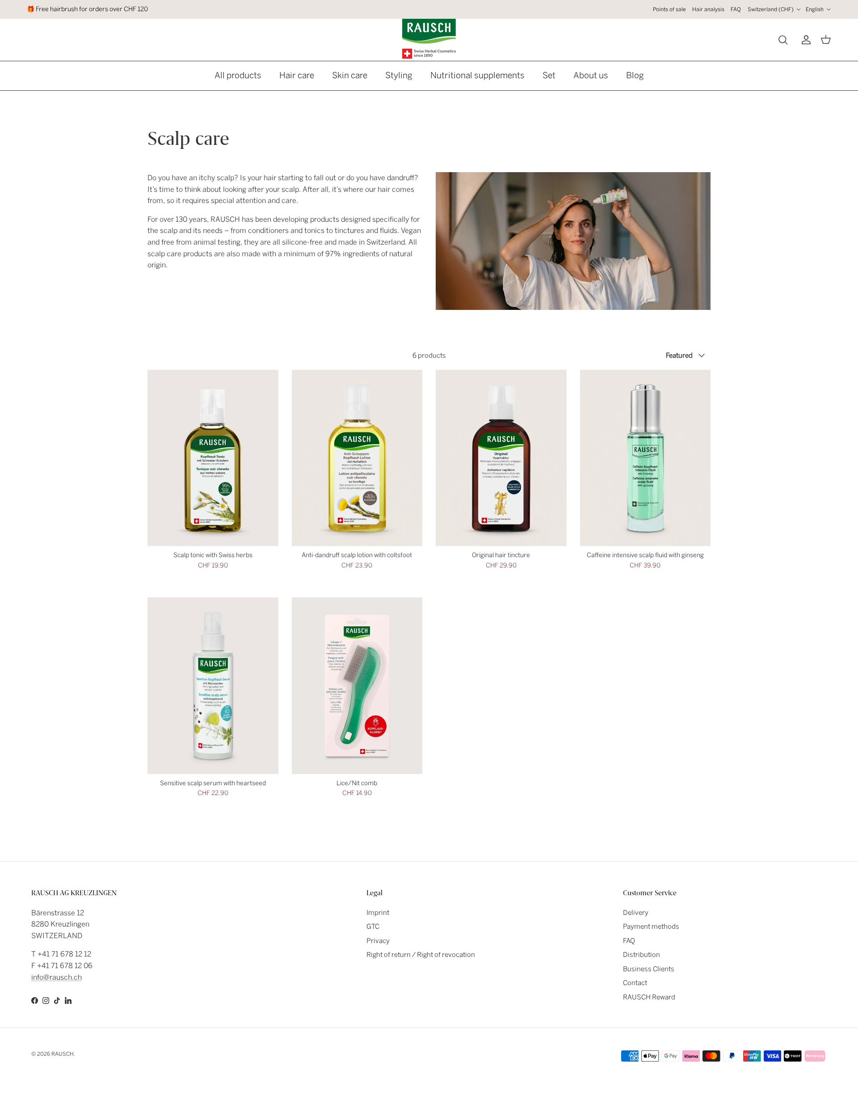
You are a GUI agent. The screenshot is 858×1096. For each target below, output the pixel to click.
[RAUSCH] (429, 39)
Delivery (635, 913)
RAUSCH (62, 1054)
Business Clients (648, 969)
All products (237, 75)
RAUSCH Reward (649, 997)
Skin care (349, 75)
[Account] (804, 39)
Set (549, 75)
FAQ (736, 9)
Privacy (378, 941)
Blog (635, 75)
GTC (372, 927)
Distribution (641, 955)
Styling (398, 75)
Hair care (296, 75)
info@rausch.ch (56, 977)
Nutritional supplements (477, 75)
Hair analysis (708, 9)
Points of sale (669, 9)
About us (590, 75)
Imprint (377, 913)
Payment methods (651, 927)
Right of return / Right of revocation (420, 955)
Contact (635, 983)
